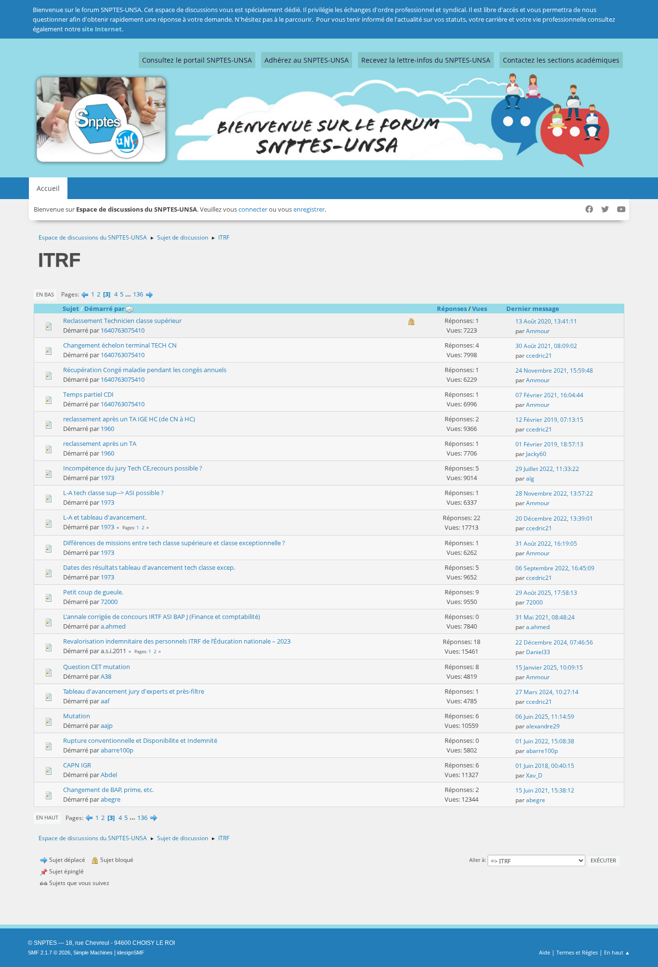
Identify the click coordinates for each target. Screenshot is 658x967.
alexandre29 (543, 726)
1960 (107, 428)
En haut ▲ (617, 952)
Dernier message (532, 308)
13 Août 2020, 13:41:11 (546, 321)
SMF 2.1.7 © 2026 (49, 952)
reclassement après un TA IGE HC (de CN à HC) (129, 419)
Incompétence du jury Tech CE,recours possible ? (132, 468)
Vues (479, 308)
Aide (544, 952)
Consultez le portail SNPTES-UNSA (197, 60)
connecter (252, 209)
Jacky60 (536, 454)
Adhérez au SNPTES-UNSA (306, 60)
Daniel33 (538, 652)
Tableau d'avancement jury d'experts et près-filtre (133, 691)
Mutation (76, 716)
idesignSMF (131, 952)
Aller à (477, 859)
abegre (110, 799)
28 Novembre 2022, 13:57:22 (554, 493)
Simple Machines (93, 952)
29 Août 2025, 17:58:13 (546, 593)
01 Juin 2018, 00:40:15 (544, 766)
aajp (107, 725)
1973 (107, 477)
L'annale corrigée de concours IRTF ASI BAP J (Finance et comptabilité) (161, 616)
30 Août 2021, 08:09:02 (546, 346)
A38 (106, 676)
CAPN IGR (77, 765)
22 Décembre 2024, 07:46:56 (554, 642)
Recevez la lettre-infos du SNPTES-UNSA (425, 60)
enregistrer (309, 209)
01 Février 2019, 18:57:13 (549, 444)
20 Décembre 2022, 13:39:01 (554, 518)
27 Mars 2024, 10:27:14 (547, 692)
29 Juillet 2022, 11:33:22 (547, 469)
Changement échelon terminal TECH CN (120, 345)
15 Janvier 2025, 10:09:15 (549, 667)
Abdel (109, 774)
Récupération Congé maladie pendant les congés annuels (144, 369)
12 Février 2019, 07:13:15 (549, 420)
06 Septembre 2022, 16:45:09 (554, 568)
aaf (105, 701)
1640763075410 (123, 330)
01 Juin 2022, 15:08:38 (544, 741)
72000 (109, 601)
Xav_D (534, 775)
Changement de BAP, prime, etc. (108, 789)
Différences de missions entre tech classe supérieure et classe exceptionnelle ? (174, 542)
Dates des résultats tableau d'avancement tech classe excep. (149, 567)
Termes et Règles (577, 952)
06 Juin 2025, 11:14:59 (544, 716)
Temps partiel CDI (88, 394)
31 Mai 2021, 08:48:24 (545, 617)
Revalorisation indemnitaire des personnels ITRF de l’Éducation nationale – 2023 (176, 641)
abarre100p (117, 750)
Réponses (452, 308)
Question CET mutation (96, 666)
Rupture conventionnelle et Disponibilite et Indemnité (140, 740)
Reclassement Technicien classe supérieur (122, 320)
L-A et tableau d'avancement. (104, 517)
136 (138, 294)
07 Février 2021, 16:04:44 (549, 395)
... (128, 294)
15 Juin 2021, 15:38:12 (544, 790)
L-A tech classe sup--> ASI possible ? (113, 492)
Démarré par (104, 308)
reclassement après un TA (99, 443)
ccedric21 (539, 355)
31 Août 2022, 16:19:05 (546, 543)
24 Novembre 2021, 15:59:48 (554, 370)
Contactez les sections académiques (561, 60)
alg (530, 478)
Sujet (71, 308)
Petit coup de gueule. (93, 592)
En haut (47, 817)
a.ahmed (113, 626)
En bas (45, 294)
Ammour (538, 331)
